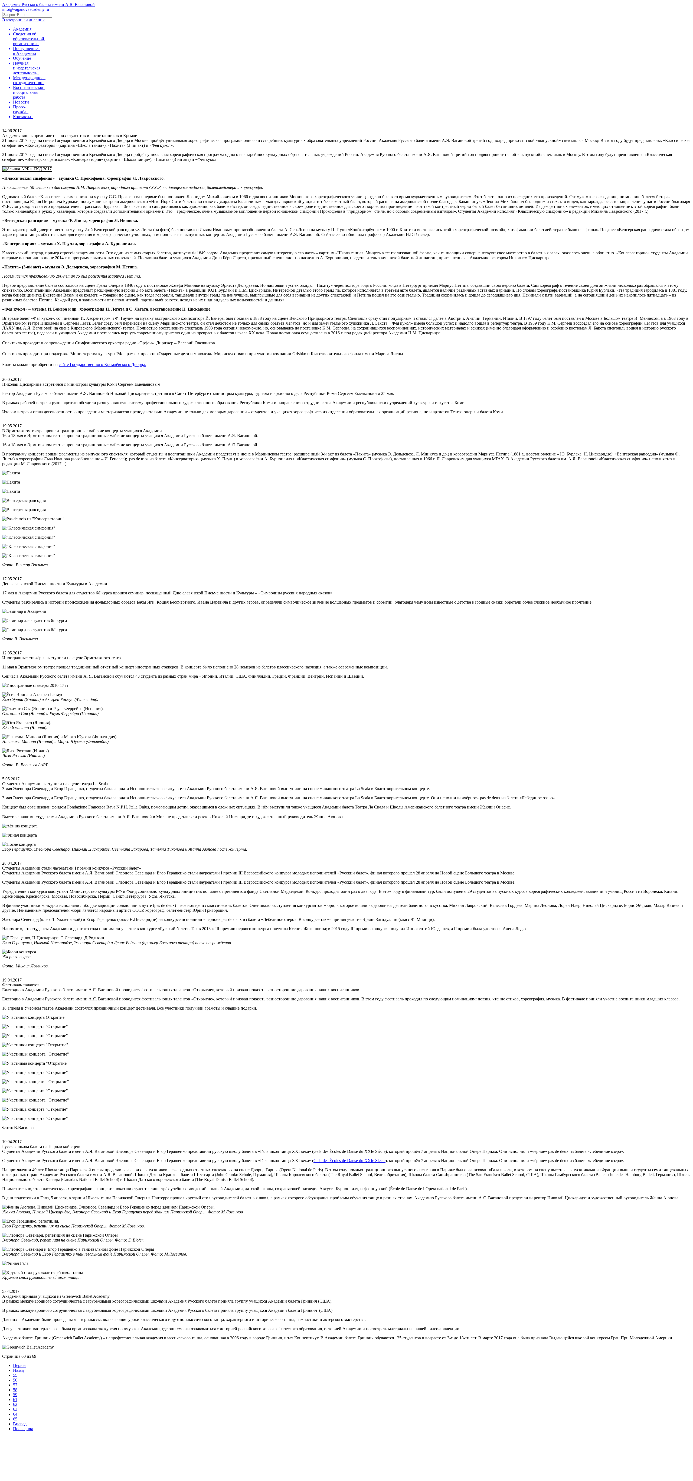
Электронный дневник (23, 20)
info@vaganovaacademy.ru (25, 9)
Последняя (23, 1428)
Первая (19, 1365)
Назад (18, 1370)
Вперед (20, 1424)
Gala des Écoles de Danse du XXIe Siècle (349, 1160)
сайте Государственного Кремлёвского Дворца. (102, 364)
